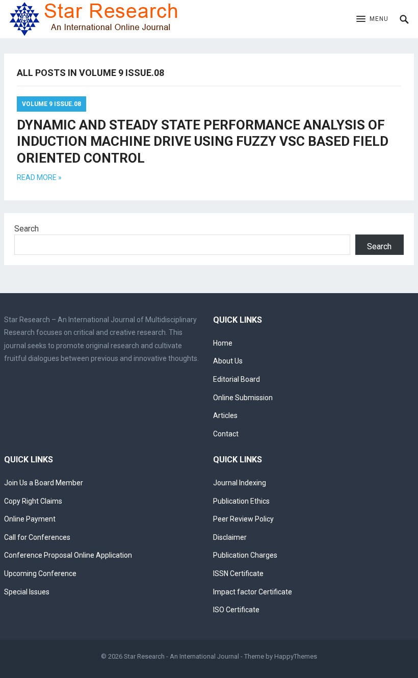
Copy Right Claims (33, 501)
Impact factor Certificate (252, 592)
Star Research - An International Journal (181, 656)
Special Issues (26, 592)
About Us (228, 361)
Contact (226, 434)
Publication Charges (245, 555)
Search (26, 228)
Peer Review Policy (243, 519)
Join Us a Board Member (43, 483)
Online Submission (243, 398)
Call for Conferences (37, 537)
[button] (372, 19)
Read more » (39, 177)
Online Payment (30, 519)
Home (222, 343)
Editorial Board (236, 379)
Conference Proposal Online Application (68, 555)
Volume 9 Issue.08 (51, 104)
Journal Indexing (239, 483)
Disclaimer (230, 537)
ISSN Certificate (238, 573)
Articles (225, 415)
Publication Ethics (241, 501)
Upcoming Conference (40, 573)
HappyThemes (295, 656)
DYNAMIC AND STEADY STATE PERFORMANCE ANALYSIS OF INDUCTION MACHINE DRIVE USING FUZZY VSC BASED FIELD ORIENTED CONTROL (202, 141)
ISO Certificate (236, 610)
